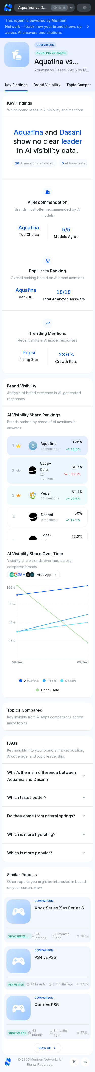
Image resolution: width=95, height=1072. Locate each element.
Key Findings (16, 85)
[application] (47, 628)
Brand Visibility (47, 85)
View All (44, 1048)
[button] (29, 680)
